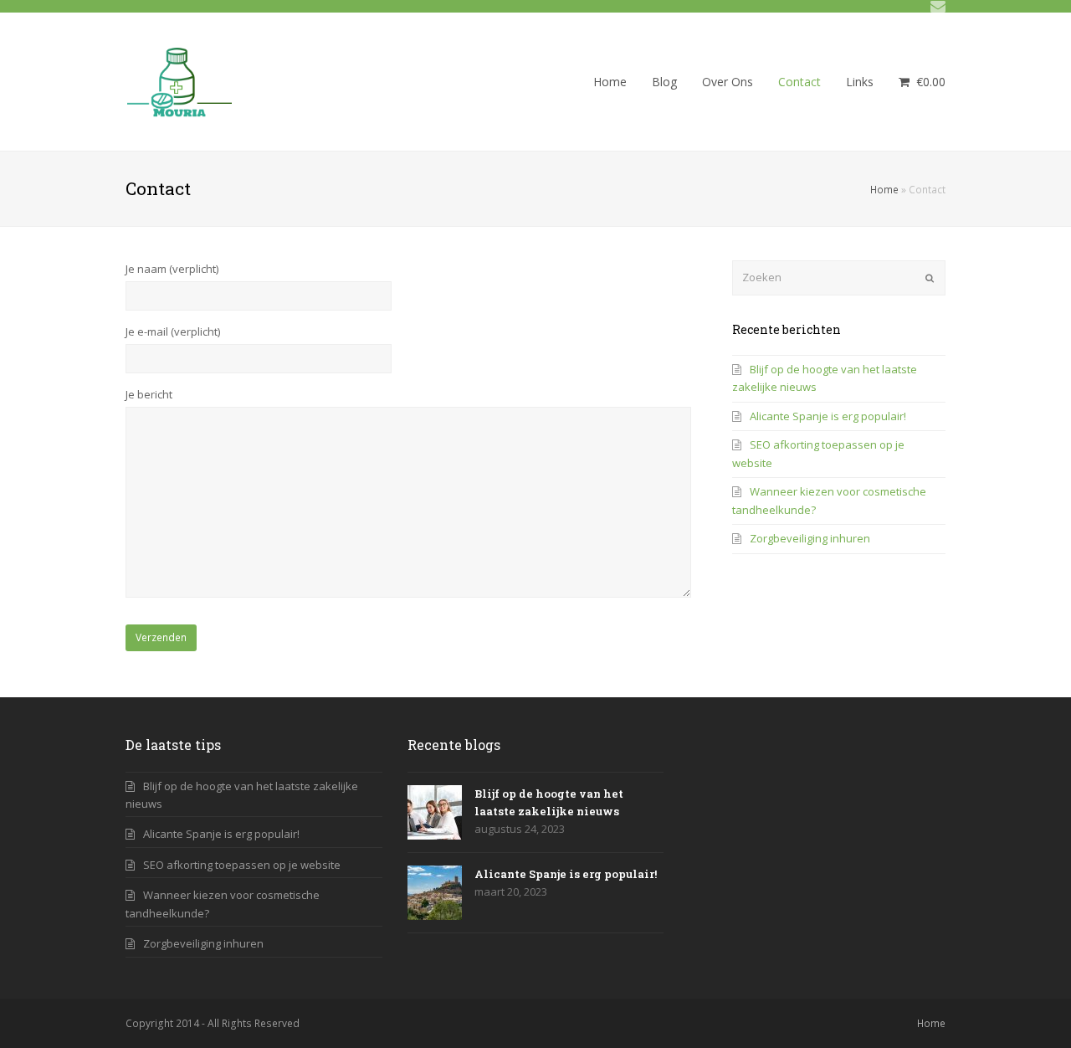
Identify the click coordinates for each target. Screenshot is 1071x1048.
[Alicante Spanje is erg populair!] (434, 893)
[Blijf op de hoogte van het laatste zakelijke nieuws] (434, 812)
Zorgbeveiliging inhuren (810, 538)
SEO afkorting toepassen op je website (242, 864)
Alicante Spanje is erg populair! (828, 416)
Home (884, 189)
